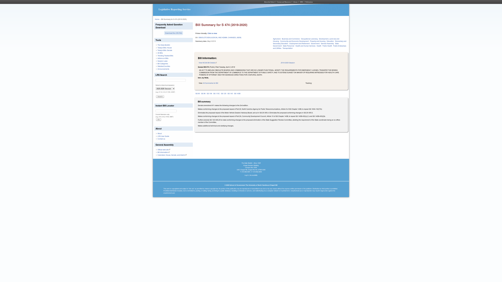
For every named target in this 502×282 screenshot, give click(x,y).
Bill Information (164, 152)
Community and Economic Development (294, 41)
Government (315, 43)
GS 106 (209, 93)
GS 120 (223, 93)
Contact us (161, 139)
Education (330, 41)
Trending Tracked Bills (165, 55)
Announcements (163, 69)
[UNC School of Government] (216, 2)
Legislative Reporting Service (175, 9)
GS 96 (203, 93)
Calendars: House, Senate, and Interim (172, 155)
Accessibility (254, 175)
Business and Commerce (291, 39)
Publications (309, 2)
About (160, 133)
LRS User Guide (163, 136)
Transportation (288, 48)
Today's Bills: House (165, 47)
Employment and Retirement (299, 43)
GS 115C (216, 93)
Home (157, 19)
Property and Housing (318, 41)
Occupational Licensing (309, 39)
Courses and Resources (284, 2)
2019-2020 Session (288, 62)
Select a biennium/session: (165, 85)
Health (319, 46)
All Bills (160, 53)
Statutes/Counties (164, 66)
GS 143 (230, 93)
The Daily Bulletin (164, 45)
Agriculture (277, 39)
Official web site (164, 149)
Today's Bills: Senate (165, 50)
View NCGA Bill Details (208, 62)
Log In (247, 175)
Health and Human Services (305, 46)
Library (295, 2)
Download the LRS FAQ (173, 33)
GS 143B (237, 93)
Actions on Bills (163, 58)
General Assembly (327, 43)
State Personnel (288, 46)
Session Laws (162, 61)
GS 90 (197, 93)
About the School (269, 2)
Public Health (327, 46)
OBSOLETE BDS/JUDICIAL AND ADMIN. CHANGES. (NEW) (219, 37)
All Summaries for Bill (210, 83)
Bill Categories (163, 63)
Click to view (212, 33)
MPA (301, 2)
